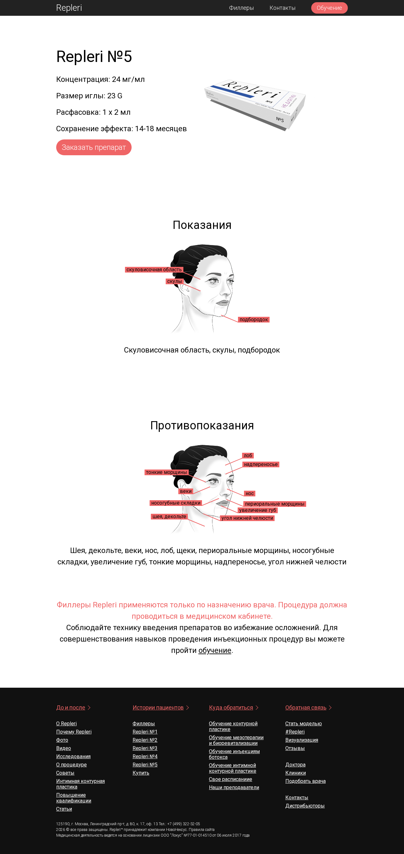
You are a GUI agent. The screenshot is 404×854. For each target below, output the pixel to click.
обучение (215, 650)
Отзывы (295, 748)
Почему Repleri (74, 732)
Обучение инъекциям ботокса (234, 754)
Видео (63, 748)
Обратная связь (305, 707)
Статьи (64, 809)
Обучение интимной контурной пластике (232, 768)
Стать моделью (303, 724)
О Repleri (66, 724)
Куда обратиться (231, 707)
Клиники (295, 773)
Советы (65, 773)
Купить (141, 773)
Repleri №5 (145, 765)
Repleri (69, 8)
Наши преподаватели (234, 787)
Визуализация (301, 740)
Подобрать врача (305, 781)
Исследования (73, 756)
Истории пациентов (158, 707)
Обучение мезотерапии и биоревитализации (236, 740)
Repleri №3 (145, 748)
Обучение (329, 7)
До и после (70, 707)
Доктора (295, 765)
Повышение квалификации (73, 798)
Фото (62, 740)
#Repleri (295, 732)
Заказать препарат (94, 147)
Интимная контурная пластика (80, 784)
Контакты (282, 7)
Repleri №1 (145, 732)
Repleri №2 (145, 740)
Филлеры (241, 7)
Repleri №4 (145, 756)
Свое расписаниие (230, 779)
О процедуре (71, 765)
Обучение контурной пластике (233, 726)
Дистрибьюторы (305, 806)
